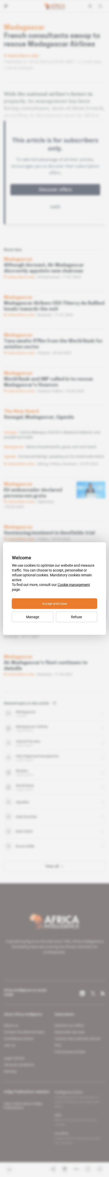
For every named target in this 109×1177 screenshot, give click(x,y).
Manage (32, 617)
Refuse (76, 617)
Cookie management (74, 585)
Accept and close (54, 604)
